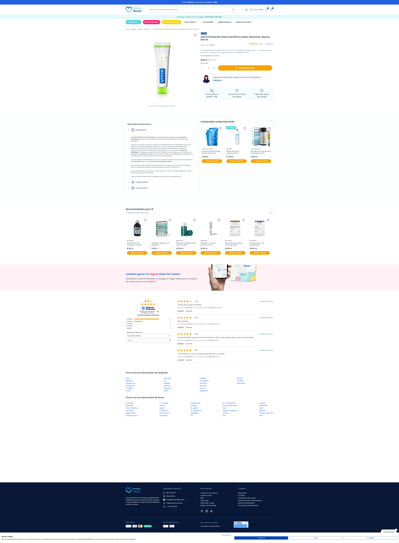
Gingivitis (147, 29)
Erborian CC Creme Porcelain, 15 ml (208, 244)
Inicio (127, 29)
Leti (224, 415)
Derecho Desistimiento (246, 503)
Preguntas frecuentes (174, 503)
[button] (271, 10)
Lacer (128, 378)
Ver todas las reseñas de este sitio (148, 315)
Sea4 (166, 391)
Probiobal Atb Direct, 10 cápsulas (160, 244)
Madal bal (263, 405)
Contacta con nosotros (209, 493)
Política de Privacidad (208, 505)
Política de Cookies (207, 503)
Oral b (128, 391)
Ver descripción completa (210, 55)
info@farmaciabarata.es (175, 500)
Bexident (129, 381)
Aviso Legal (204, 500)
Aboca (240, 378)
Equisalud (194, 413)
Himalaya (129, 405)
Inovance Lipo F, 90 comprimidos (257, 244)
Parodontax (130, 383)
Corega (194, 405)
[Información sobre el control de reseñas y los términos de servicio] (158, 311)
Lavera (162, 405)
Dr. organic (163, 403)
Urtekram (163, 410)
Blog (202, 498)
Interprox (167, 388)
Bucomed (241, 383)
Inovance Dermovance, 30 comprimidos (234, 244)
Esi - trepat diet (229, 403)
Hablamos (217, 80)
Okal (261, 415)
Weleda (167, 383)
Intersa (225, 413)
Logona (262, 403)
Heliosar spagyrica (230, 410)
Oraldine (129, 388)
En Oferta (241, 495)
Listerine (167, 386)
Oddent (203, 378)
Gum (225, 408)
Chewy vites (195, 403)
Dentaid (203, 386)
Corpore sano (131, 415)
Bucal (140, 29)
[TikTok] (211, 511)
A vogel (240, 381)
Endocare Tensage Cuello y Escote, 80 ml (186, 244)
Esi (192, 415)
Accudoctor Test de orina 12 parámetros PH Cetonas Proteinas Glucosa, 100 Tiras (261, 152)
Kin (165, 381)
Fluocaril (203, 383)
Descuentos (242, 493)
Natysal (262, 410)
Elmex (202, 388)
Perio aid (167, 378)
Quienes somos (206, 495)
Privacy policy (226, 535)
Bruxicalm (130, 403)
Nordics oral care (266, 413)
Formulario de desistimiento (248, 505)
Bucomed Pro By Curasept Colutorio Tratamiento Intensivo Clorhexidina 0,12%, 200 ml (136, 244)
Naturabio (130, 410)
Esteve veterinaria (230, 405)
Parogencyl (130, 386)
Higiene (134, 29)
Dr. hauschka (196, 410)
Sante (161, 408)
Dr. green (194, 408)
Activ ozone (164, 413)
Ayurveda (163, 415)
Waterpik (203, 391)
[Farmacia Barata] (133, 9)
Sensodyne (204, 381)
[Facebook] (202, 511)
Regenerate (130, 413)
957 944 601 (170, 493)
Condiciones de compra (247, 498)
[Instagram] (207, 511)
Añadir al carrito (247, 68)
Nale (261, 408)
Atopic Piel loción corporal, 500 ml (233, 152)
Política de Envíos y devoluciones (250, 500)
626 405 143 (170, 496)
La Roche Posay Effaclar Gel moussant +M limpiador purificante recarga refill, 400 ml (211, 152)
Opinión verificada (267, 301)
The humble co (132, 408)
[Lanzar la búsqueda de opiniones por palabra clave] (169, 340)
